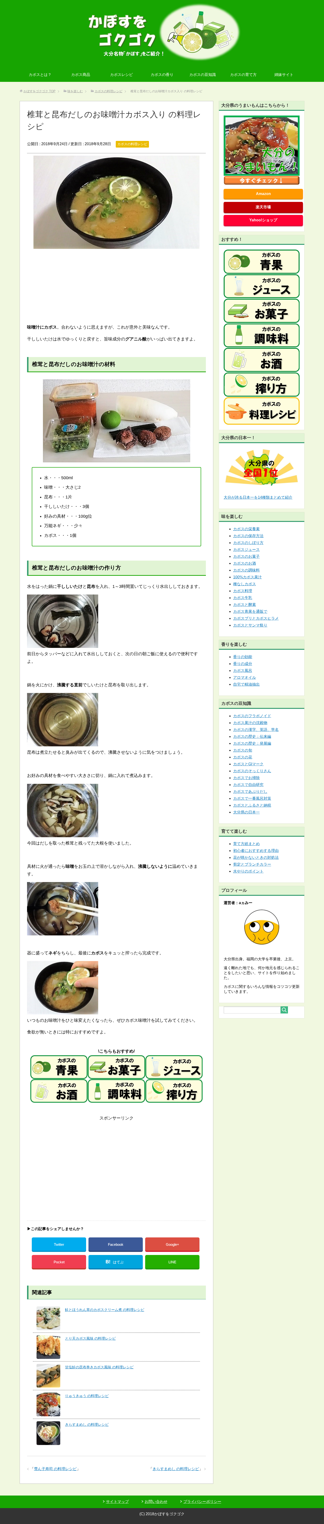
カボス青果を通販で (250, 611)
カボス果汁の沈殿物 (250, 723)
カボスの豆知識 (202, 75)
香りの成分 (242, 664)
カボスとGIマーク (248, 764)
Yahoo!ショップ (263, 220)
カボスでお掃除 (246, 778)
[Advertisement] (116, 286)
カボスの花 (242, 757)
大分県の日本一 (246, 812)
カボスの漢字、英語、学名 (256, 730)
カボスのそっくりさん (252, 771)
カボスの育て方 (243, 75)
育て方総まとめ (246, 844)
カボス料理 (242, 591)
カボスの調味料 (246, 570)
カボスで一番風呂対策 (252, 798)
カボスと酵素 (244, 605)
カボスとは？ (40, 75)
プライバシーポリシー (202, 1502)
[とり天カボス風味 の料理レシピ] (48, 1347)
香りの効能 (242, 657)
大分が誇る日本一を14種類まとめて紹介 (258, 497)
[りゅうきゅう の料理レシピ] (48, 1404)
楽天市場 (263, 207)
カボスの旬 (242, 750)
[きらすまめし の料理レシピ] (48, 1433)
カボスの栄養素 (246, 529)
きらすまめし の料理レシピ (87, 1424)
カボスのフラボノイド (252, 716)
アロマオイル (244, 677)
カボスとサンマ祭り (250, 625)
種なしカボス (244, 584)
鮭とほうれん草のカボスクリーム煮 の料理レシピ (104, 1310)
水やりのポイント (248, 871)
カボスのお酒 (244, 563)
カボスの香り (162, 75)
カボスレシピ (121, 75)
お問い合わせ (156, 1502)
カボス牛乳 (242, 598)
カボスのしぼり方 (248, 543)
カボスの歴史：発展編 (252, 743)
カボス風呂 (242, 671)
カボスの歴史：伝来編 (252, 736)
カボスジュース (246, 550)
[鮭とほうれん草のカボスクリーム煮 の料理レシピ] (48, 1318)
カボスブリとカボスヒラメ (256, 618)
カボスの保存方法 (248, 536)
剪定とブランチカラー (252, 864)
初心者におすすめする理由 (256, 851)
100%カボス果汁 (247, 577)
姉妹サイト (283, 75)
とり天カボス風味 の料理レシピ (90, 1338)
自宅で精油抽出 (246, 684)
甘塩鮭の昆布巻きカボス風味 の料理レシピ (99, 1367)
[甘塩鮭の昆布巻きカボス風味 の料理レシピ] (48, 1376)
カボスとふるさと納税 (252, 805)
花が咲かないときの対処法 (256, 857)
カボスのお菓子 (246, 556)
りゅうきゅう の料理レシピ (87, 1396)
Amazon (263, 194)
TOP (39, 91)
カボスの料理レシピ (132, 144)
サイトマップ (117, 1502)
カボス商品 (80, 75)
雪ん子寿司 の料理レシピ (55, 1469)
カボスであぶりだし (250, 792)
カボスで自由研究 (248, 785)
